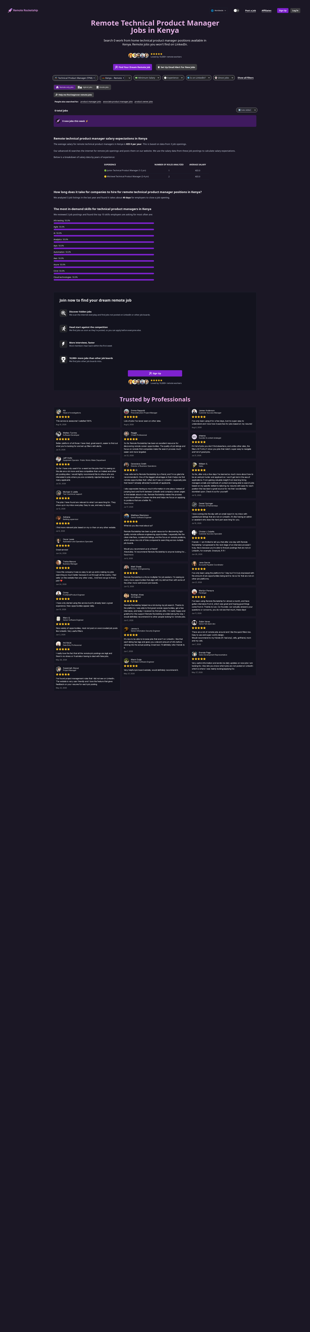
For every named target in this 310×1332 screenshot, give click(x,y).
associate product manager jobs (118, 101)
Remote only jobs (67, 87)
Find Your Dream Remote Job (134, 67)
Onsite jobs (104, 87)
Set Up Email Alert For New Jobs (178, 67)
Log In (295, 10)
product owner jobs (144, 101)
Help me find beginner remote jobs (75, 94)
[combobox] (96, 78)
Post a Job (250, 10)
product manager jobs (91, 101)
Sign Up (283, 10)
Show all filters (246, 77)
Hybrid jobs (87, 87)
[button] (94, 78)
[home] (23, 10)
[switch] (236, 10)
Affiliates (266, 10)
